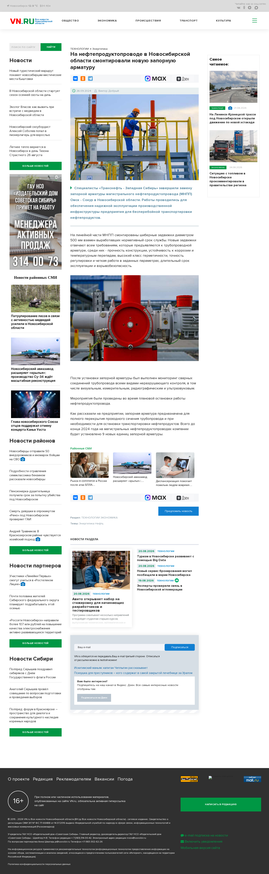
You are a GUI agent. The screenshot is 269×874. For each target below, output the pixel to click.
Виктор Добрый (108, 91)
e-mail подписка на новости (206, 835)
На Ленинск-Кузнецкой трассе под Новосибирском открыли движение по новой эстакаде (233, 118)
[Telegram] (90, 78)
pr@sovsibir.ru (62, 841)
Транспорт (189, 20)
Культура (223, 20)
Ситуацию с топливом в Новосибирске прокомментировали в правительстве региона (228, 179)
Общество (70, 20)
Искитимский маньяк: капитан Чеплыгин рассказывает (111, 668)
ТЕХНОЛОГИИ (101, 593)
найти (51, 47)
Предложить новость (178, 511)
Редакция (43, 779)
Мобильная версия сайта (200, 848)
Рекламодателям (73, 779)
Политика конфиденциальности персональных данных (39, 864)
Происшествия (148, 20)
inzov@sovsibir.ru (136, 838)
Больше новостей (35, 166)
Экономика (107, 20)
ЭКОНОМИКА (217, 167)
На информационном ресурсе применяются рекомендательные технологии (51, 849)
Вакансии (104, 779)
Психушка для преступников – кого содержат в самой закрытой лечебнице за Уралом (133, 673)
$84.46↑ (45, 5)
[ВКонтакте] (75, 78)
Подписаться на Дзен (94, 697)
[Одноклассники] (83, 78)
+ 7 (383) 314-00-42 (81, 838)
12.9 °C (33, 5)
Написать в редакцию (221, 804)
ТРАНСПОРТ (217, 108)
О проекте (19, 779)
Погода (125, 779)
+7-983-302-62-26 (92, 841)
